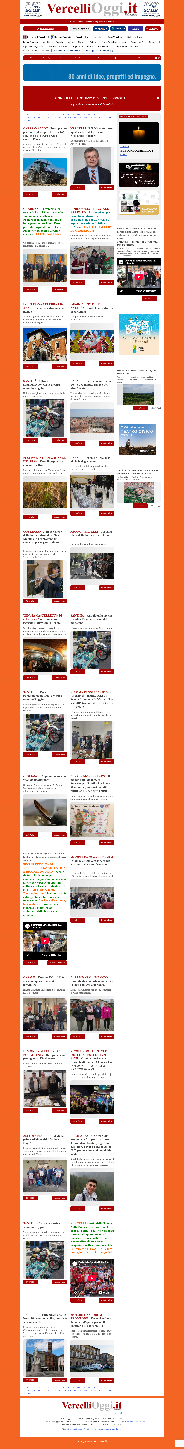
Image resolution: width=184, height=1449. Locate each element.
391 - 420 (67, 117)
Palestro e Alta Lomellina (127, 46)
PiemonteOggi (106, 50)
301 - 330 (37, 117)
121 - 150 (60, 114)
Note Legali (88, 1429)
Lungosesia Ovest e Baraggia (144, 42)
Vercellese (98, 37)
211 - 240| (91, 114)
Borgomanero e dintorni (82, 46)
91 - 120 (51, 114)
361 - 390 (57, 117)
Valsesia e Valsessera (57, 46)
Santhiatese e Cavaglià (53, 42)
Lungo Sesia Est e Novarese (114, 42)
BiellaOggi (75, 50)
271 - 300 (27, 117)
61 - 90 (42, 114)
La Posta (120, 58)
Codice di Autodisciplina (105, 1429)
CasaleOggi (59, 50)
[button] (156, 58)
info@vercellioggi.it (74, 1429)
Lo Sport (131, 58)
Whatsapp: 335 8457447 (136, 1421)
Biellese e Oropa (134, 37)
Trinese (93, 42)
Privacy (119, 1429)
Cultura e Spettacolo (48, 58)
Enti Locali (76, 58)
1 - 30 (26, 114)
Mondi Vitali (143, 58)
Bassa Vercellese (115, 37)
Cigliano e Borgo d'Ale (33, 46)
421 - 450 (77, 117)
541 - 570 (27, 120)
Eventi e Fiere (108, 58)
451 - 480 (88, 117)
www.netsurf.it (100, 1441)
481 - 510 (98, 117)
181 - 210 (81, 114)
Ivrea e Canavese (30, 42)
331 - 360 (47, 117)
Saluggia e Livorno (76, 42)
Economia (64, 58)
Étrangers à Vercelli (91, 58)
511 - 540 (108, 117)
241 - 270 (101, 114)
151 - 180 (70, 114)
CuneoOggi (90, 50)
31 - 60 (34, 114)
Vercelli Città (82, 37)
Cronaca (33, 58)
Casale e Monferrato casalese (36, 50)
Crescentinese (104, 46)
